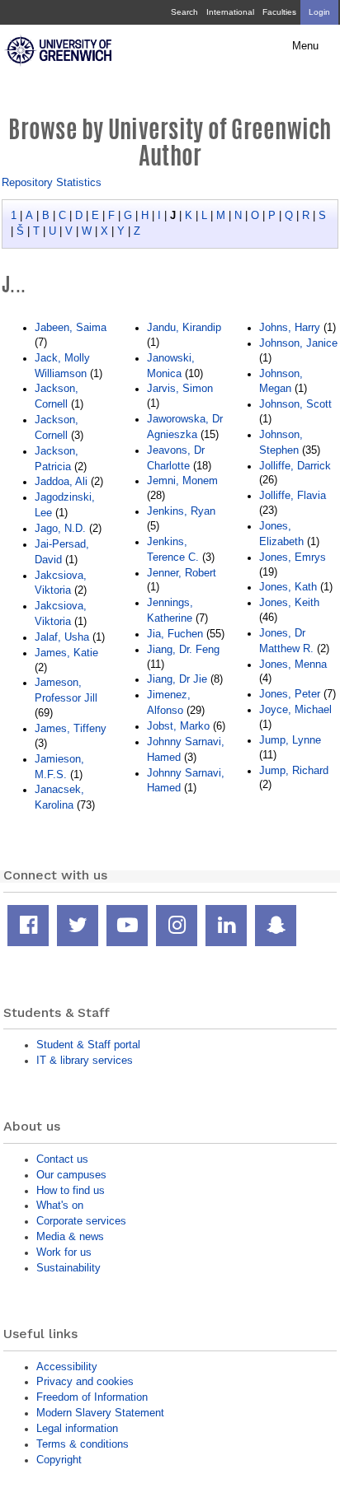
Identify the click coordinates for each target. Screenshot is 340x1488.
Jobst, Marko (178, 726)
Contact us (62, 1159)
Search (184, 11)
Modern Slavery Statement (100, 1412)
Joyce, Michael (295, 709)
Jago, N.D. (60, 528)
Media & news (70, 1236)
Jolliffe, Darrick (295, 465)
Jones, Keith (289, 602)
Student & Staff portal (88, 1044)
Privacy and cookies (85, 1381)
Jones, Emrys (292, 557)
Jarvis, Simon (180, 388)
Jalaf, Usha (62, 637)
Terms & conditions (82, 1444)
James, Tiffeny (70, 728)
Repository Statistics (52, 182)
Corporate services (81, 1221)
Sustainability (68, 1268)
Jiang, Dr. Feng (183, 649)
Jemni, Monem (182, 480)
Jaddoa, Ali (61, 481)
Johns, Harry (289, 327)
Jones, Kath (288, 587)
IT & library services (84, 1060)
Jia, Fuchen (175, 633)
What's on (59, 1205)
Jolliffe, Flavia (292, 495)
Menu (305, 46)
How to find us (70, 1190)
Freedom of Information (92, 1397)
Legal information (77, 1428)
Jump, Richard (293, 770)
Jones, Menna (293, 664)
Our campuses (71, 1174)
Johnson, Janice (298, 343)
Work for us (64, 1252)
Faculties (279, 11)
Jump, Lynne (290, 740)
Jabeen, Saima (70, 327)
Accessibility (66, 1366)
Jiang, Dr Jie (177, 679)
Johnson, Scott (295, 404)
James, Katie (66, 652)
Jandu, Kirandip (184, 327)
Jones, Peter (289, 694)
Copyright (59, 1459)
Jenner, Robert (181, 573)
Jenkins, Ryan (181, 511)
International (230, 11)
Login (319, 11)
